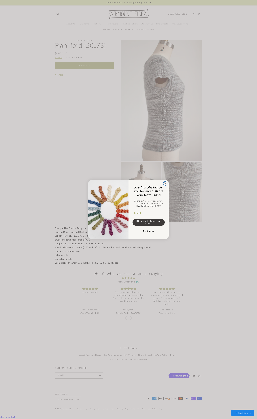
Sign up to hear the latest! (148, 222)
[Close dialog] (165, 183)
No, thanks (148, 231)
